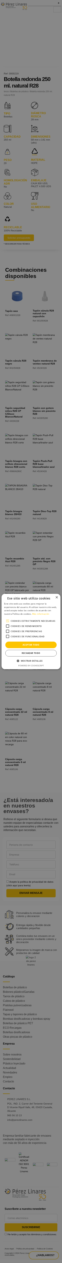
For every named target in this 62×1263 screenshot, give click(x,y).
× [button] (56, 597)
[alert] (31, 631)
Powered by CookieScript (31, 665)
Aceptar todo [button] (31, 644)
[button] (31, 660)
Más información (40, 613)
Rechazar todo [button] (31, 653)
